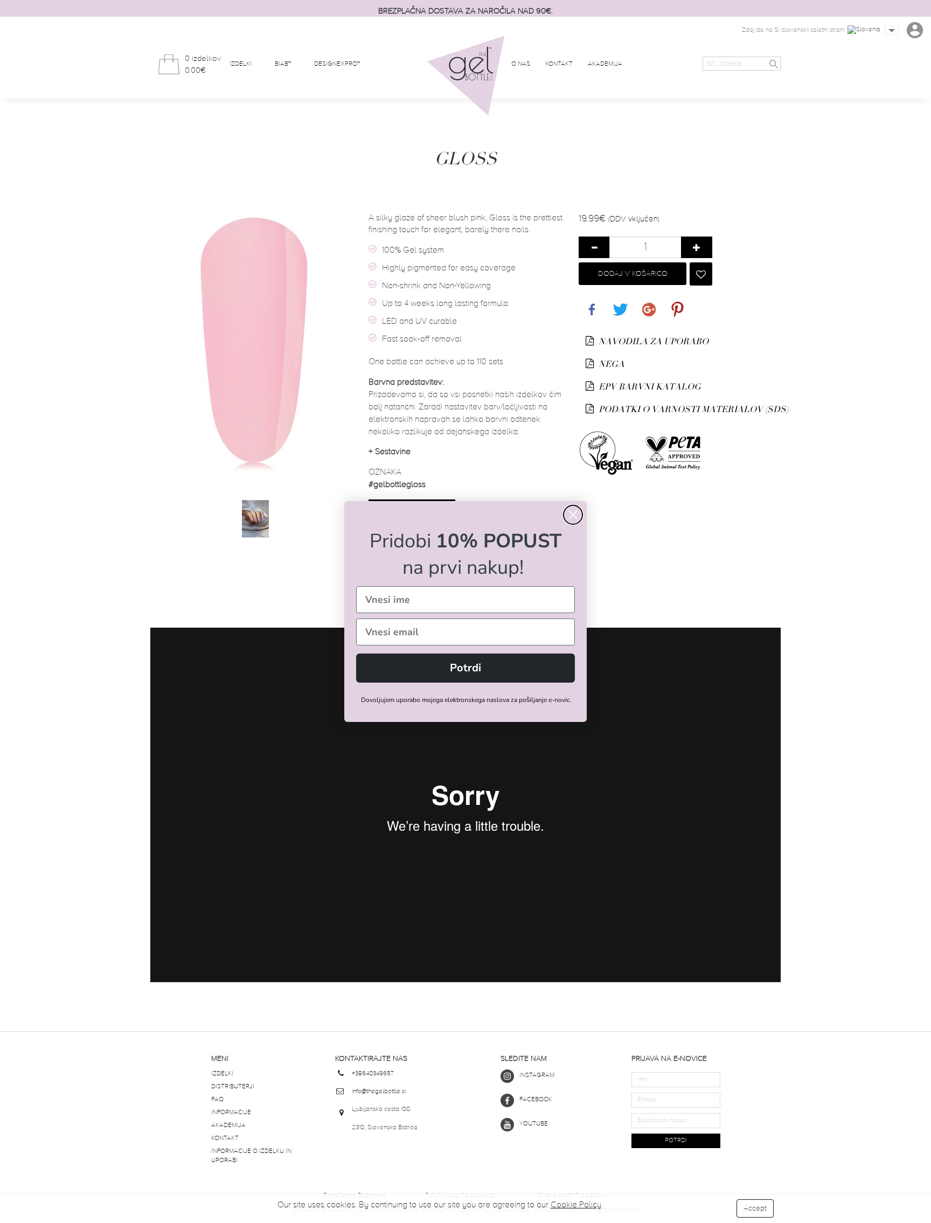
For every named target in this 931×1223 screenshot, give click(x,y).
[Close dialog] (573, 514)
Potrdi (465, 668)
